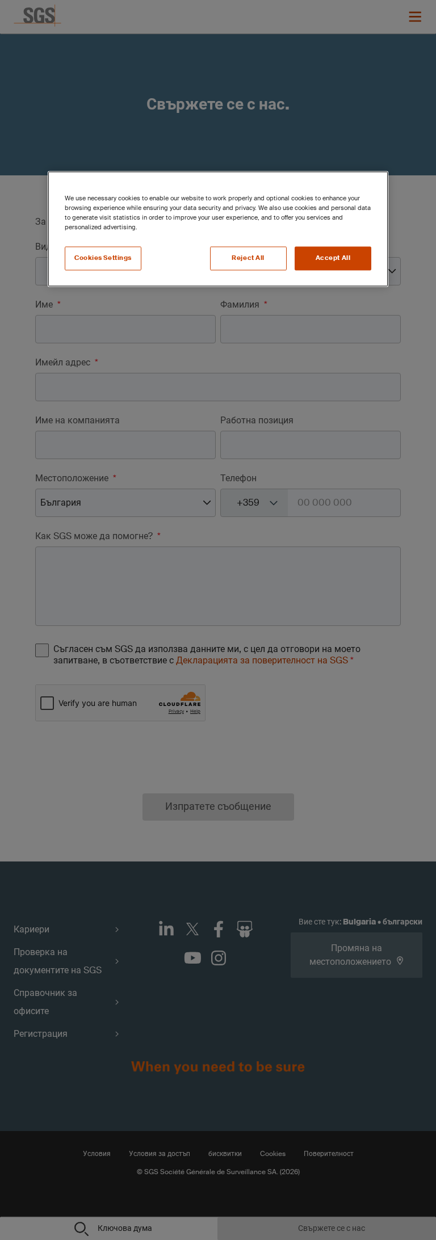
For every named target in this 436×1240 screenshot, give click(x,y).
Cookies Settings (103, 258)
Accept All (333, 258)
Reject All (248, 258)
